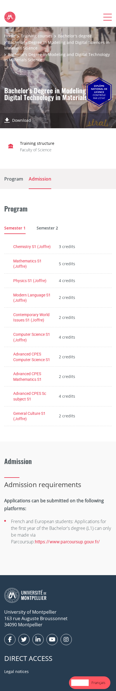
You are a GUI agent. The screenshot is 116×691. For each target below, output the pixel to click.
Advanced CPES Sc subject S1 (29, 396)
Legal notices (16, 671)
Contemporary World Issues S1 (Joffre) (31, 317)
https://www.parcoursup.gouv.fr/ (67, 542)
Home (9, 36)
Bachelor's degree (75, 36)
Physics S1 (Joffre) (29, 280)
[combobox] (80, 682)
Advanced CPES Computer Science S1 (31, 356)
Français (98, 682)
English (80, 682)
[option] (98, 682)
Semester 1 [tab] (15, 228)
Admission (40, 179)
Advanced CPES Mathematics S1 (27, 376)
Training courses (36, 36)
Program (13, 179)
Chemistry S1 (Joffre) (32, 246)
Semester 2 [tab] (47, 228)
